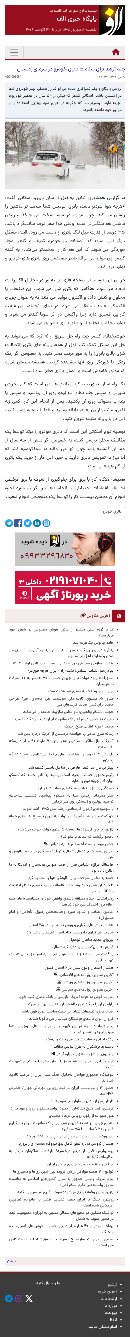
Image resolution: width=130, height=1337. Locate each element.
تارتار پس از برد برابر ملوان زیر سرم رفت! (82, 1101)
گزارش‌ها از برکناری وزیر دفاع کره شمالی (83, 947)
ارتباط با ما (109, 1299)
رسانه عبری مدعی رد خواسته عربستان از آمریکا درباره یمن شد (66, 734)
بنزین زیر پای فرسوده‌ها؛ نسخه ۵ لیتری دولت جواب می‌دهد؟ (65, 830)
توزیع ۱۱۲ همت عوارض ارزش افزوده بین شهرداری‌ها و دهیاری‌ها (63, 1172)
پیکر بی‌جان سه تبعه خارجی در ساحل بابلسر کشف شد (71, 768)
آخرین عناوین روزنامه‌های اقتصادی (86, 975)
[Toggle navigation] (14, 52)
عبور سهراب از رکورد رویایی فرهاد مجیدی (81, 1116)
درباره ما (110, 1306)
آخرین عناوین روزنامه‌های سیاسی (87, 990)
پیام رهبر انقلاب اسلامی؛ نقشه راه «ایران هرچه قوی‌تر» (70, 671)
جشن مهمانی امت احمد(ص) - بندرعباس (81, 844)
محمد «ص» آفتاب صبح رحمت (89, 727)
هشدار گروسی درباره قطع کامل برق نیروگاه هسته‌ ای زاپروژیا (66, 1144)
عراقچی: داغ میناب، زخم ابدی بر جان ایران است (76, 1165)
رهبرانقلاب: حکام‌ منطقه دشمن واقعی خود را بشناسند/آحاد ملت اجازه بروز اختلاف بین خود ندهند (61, 902)
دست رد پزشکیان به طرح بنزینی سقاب (83, 1047)
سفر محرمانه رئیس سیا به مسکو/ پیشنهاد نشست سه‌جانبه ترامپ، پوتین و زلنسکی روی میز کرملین (61, 799)
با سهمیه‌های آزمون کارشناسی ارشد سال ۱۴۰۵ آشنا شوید (68, 809)
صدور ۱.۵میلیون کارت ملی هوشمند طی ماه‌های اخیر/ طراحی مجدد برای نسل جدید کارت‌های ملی (61, 702)
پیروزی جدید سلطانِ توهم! (92, 940)
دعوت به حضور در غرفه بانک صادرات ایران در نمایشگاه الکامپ (64, 719)
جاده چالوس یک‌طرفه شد (93, 643)
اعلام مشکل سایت (102, 1327)
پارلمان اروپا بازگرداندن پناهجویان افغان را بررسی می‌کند (69, 1004)
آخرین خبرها (107, 1292)
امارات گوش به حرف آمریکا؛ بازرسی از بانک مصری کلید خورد (66, 997)
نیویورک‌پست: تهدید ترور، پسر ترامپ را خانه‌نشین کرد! (69, 1137)
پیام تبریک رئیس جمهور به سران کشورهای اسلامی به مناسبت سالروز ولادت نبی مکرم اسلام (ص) (61, 1182)
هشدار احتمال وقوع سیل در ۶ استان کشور (79, 968)
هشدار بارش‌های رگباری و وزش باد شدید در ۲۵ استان (71, 925)
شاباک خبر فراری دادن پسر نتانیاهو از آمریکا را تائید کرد (70, 933)
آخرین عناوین (98, 616)
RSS (113, 1320)
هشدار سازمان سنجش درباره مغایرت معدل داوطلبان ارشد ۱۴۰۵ (63, 664)
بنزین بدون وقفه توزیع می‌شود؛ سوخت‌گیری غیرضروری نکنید (65, 1192)
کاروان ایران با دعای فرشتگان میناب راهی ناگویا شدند (71, 1019)
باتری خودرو (111, 512)
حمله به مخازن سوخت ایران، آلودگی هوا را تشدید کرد (71, 878)
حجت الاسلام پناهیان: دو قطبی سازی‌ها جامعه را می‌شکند (68, 712)
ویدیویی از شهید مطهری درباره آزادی (84, 1054)
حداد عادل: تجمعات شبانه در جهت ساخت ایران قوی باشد (68, 1012)
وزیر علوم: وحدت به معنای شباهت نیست (81, 692)
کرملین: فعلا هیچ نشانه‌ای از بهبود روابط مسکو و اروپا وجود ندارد (62, 1109)
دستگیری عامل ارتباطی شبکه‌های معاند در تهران (76, 789)
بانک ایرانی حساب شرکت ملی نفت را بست (80, 1040)
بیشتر (11, 1262)
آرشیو (112, 1285)
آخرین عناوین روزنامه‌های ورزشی (88, 983)
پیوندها (110, 1313)
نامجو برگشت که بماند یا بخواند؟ (87, 837)
